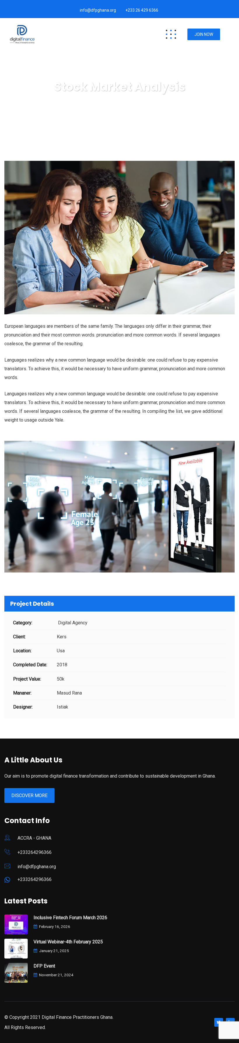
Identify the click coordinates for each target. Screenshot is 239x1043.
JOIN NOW (203, 34)
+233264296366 (34, 852)
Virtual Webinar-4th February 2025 (68, 942)
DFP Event (44, 966)
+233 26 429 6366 (141, 10)
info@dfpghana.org (98, 10)
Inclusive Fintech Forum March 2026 (70, 917)
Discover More (29, 795)
